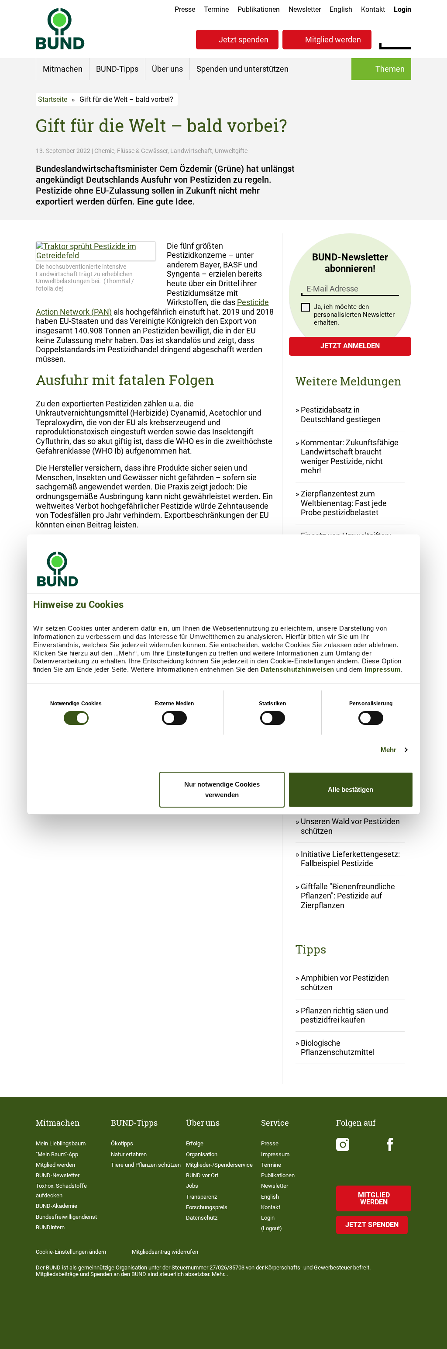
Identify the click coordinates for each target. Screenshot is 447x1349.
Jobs (192, 1186)
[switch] (174, 718)
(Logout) (271, 1228)
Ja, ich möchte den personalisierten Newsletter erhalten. (354, 314)
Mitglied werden (333, 39)
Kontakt (373, 9)
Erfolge (194, 1143)
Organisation (201, 1154)
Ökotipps (122, 1143)
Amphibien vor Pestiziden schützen (345, 982)
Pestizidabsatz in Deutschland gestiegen (341, 414)
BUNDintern (50, 1227)
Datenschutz (201, 1217)
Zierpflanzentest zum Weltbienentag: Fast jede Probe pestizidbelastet (344, 503)
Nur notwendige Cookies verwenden (222, 789)
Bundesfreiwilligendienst (66, 1217)
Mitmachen (63, 68)
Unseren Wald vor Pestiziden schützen (350, 826)
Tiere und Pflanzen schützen (146, 1165)
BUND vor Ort (202, 1175)
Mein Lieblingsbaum (61, 1143)
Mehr (388, 749)
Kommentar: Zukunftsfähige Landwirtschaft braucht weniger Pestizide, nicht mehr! (350, 456)
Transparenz (201, 1196)
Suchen (404, 38)
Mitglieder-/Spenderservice (219, 1165)
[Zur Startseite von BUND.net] (60, 28)
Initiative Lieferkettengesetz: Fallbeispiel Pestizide (350, 859)
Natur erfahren (129, 1154)
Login (402, 9)
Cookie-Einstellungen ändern (71, 1251)
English (341, 9)
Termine (216, 9)
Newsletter (305, 9)
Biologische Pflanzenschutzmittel (338, 1047)
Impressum (382, 669)
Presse (185, 9)
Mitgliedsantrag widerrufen (165, 1251)
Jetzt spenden (243, 39)
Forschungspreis (206, 1207)
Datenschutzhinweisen (297, 669)
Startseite (52, 99)
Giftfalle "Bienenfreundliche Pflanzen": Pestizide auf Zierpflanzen (348, 896)
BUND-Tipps (117, 68)
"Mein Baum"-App (57, 1154)
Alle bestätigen (350, 789)
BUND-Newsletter (57, 1175)
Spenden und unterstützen (242, 68)
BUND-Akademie (56, 1206)
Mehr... (220, 1274)
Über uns (167, 68)
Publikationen (258, 9)
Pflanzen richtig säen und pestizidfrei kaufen (344, 1015)
